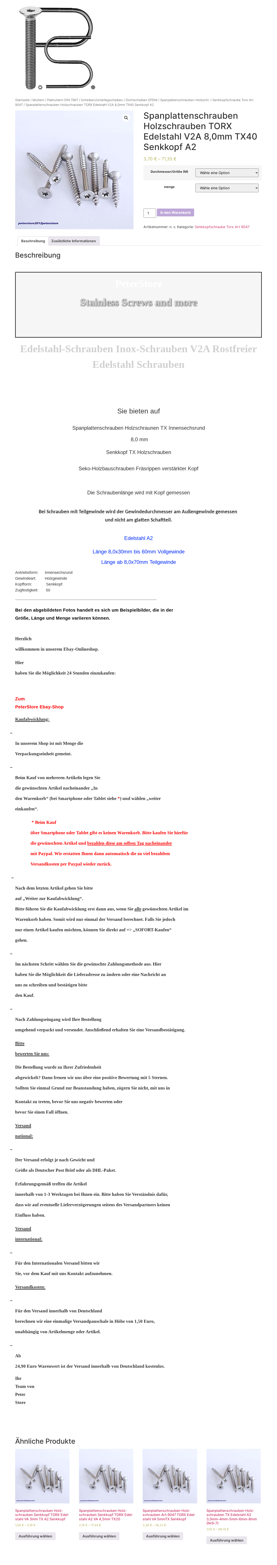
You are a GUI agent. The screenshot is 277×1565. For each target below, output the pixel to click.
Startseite (22, 100)
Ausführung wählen (35, 1536)
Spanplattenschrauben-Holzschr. (184, 100)
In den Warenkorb (175, 212)
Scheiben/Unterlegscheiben (102, 100)
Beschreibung (33, 241)
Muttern (38, 100)
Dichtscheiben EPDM (141, 100)
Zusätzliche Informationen (73, 241)
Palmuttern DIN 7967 (62, 100)
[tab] (33, 240)
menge (169, 186)
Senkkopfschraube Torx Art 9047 (222, 227)
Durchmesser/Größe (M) (169, 171)
